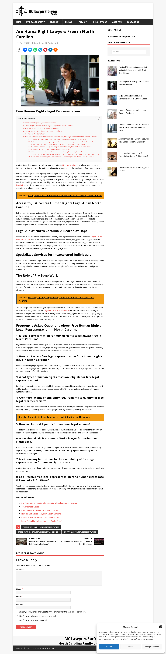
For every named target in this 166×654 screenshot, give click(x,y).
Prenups (69, 22)
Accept (109, 646)
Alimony (83, 22)
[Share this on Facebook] (25, 50)
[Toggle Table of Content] (96, 119)
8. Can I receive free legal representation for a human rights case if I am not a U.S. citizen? (62, 157)
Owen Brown (39, 43)
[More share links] (55, 50)
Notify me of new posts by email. (33, 620)
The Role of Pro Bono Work (35, 134)
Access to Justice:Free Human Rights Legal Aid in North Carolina (49, 125)
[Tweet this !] (30, 50)
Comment (20, 569)
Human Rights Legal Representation (80, 532)
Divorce (54, 22)
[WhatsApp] (35, 50)
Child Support (100, 22)
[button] (161, 627)
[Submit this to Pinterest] (45, 50)
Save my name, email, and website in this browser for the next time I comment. (52, 612)
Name (19, 589)
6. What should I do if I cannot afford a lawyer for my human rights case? (56, 152)
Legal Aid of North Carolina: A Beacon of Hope (42, 128)
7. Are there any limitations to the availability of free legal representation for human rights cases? (65, 154)
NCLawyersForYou (83, 638)
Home (18, 22)
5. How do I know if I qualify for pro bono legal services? (50, 149)
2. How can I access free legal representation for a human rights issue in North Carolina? (62, 142)
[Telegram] (40, 50)
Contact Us (133, 22)
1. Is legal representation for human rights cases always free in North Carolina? (58, 139)
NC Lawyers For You (46, 648)
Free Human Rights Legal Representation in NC (39, 532)
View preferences (152, 646)
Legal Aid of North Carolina (56, 310)
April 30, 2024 (25, 43)
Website (19, 604)
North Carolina (69, 165)
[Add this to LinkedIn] (50, 50)
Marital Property (35, 22)
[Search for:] (129, 52)
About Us (117, 22)
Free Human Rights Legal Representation (40, 123)
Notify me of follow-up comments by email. (37, 616)
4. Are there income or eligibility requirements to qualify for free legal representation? (61, 147)
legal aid (20, 185)
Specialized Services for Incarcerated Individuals (43, 131)
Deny (130, 646)
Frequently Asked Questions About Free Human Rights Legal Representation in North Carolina (61, 136)
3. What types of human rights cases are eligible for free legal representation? (58, 144)
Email (18, 596)
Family (50, 43)
